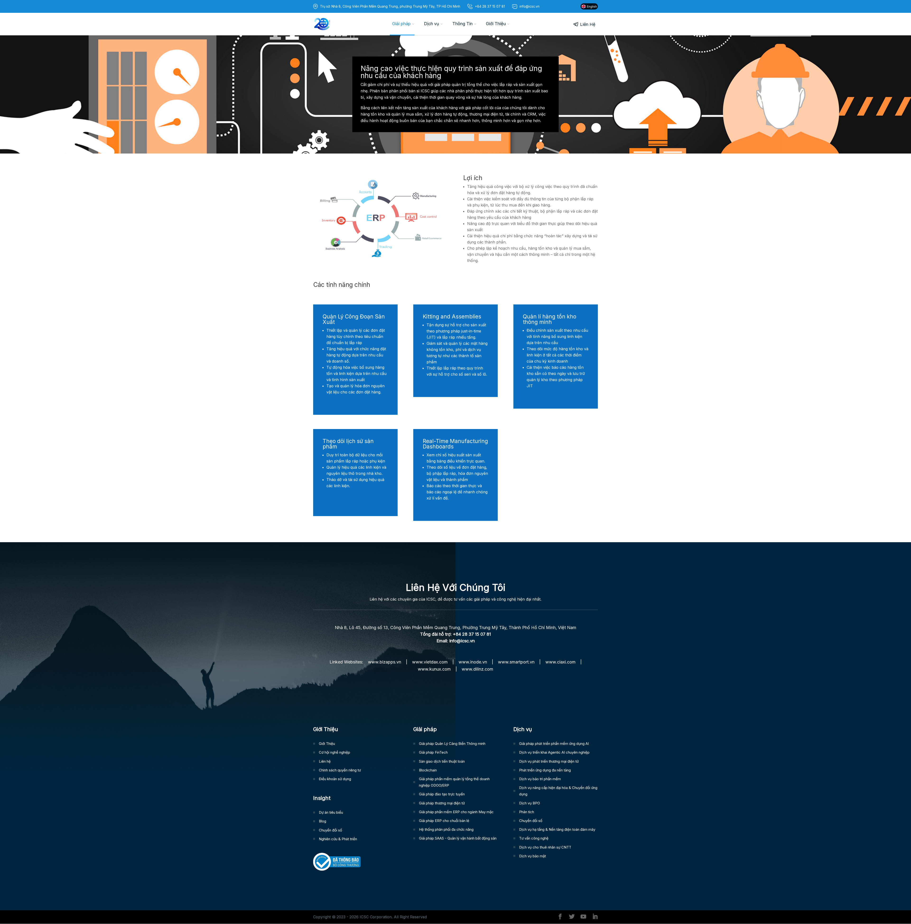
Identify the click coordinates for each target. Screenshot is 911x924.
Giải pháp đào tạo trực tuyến (442, 794)
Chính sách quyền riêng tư (340, 770)
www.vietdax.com (430, 661)
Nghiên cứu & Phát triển (338, 839)
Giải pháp (401, 23)
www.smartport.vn (516, 661)
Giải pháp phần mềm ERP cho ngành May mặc (456, 812)
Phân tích (526, 812)
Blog (322, 821)
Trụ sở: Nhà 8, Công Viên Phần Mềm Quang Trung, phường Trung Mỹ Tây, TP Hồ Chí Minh (390, 6)
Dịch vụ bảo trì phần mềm (540, 779)
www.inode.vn (473, 661)
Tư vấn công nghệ (533, 838)
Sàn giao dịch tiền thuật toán (442, 761)
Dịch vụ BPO (529, 803)
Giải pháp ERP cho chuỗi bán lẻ (444, 820)
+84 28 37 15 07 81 (490, 6)
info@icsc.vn (462, 640)
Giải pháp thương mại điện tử (442, 803)
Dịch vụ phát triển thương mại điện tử (549, 761)
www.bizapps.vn (384, 661)
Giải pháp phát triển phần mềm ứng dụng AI (554, 743)
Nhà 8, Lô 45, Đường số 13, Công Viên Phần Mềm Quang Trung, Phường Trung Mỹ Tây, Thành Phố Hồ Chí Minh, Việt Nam (455, 627)
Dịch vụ (431, 23)
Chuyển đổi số (330, 830)
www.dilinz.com (477, 669)
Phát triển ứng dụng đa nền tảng (545, 770)
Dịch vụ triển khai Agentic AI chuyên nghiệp (554, 752)
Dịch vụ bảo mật (532, 856)
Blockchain (428, 770)
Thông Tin (462, 23)
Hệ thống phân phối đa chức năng (446, 829)
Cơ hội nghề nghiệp (334, 752)
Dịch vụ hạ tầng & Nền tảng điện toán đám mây (557, 829)
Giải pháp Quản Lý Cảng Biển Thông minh (452, 743)
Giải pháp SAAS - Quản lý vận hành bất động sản (458, 838)
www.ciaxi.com (560, 661)
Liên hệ (325, 761)
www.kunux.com (434, 669)
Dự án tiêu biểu (331, 812)
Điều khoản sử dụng (335, 779)
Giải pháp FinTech (433, 752)
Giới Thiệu (496, 23)
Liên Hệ (587, 24)
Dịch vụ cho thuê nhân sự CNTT (545, 847)
